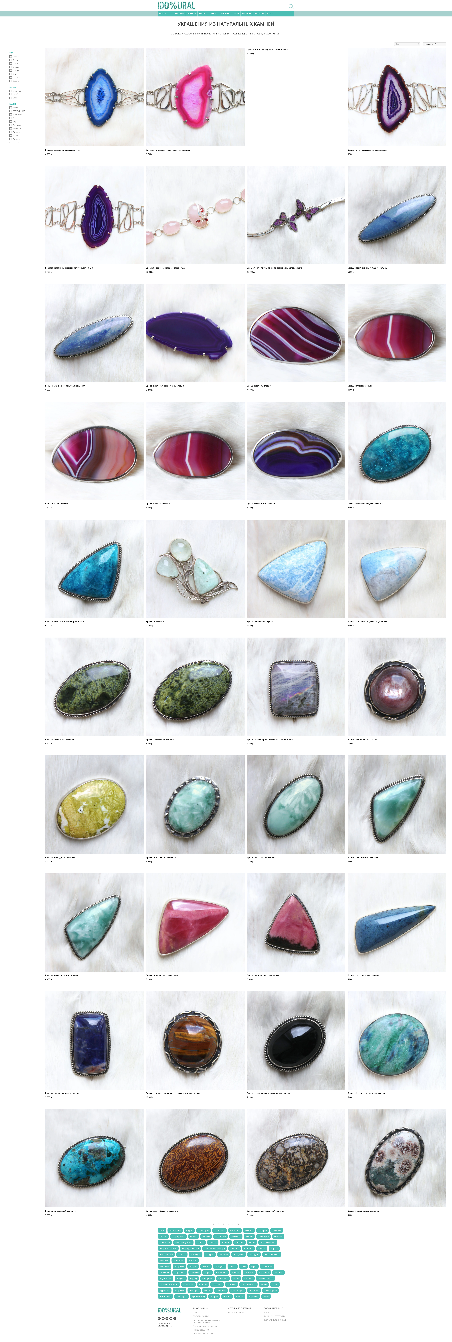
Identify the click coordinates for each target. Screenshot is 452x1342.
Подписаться (226, 717)
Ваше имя (203, 677)
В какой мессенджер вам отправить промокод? (223, 701)
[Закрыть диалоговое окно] (448, 3)
